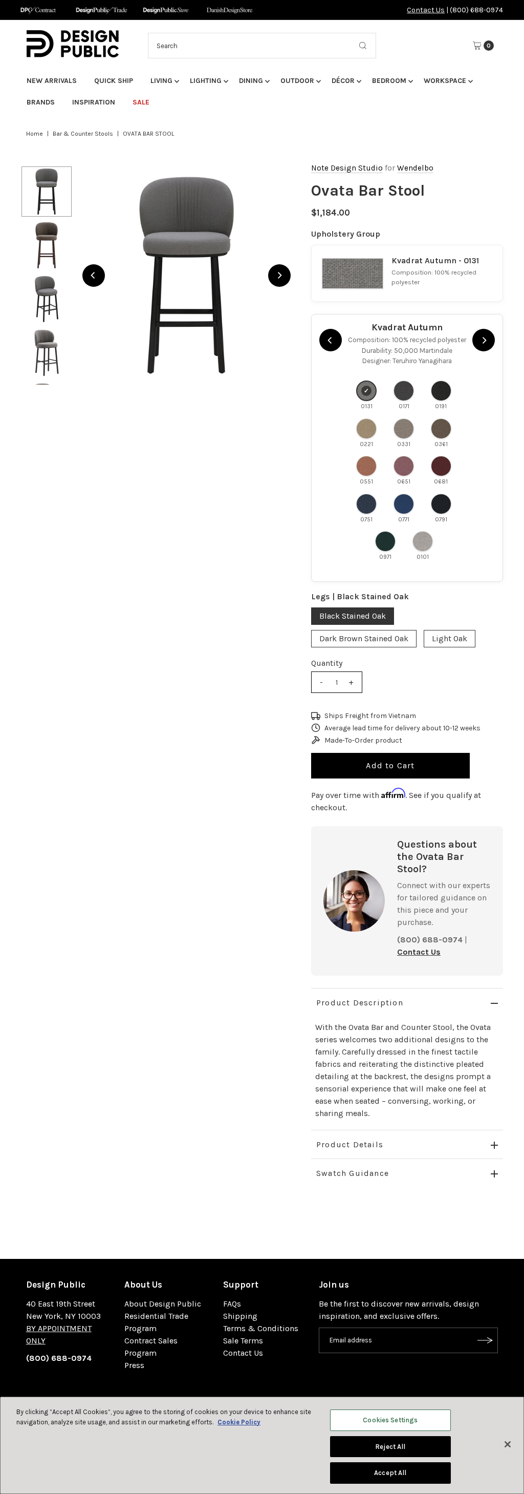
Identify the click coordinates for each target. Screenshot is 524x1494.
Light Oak (449, 638)
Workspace (445, 80)
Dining (251, 80)
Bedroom (389, 80)
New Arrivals (52, 80)
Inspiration (93, 102)
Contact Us (426, 10)
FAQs (232, 1304)
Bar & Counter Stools (83, 133)
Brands (41, 102)
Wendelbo (415, 168)
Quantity (326, 663)
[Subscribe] (485, 1340)
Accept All (390, 1473)
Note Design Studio (347, 168)
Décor (343, 80)
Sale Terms (243, 1340)
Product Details (349, 1144)
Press (134, 1365)
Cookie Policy (238, 1422)
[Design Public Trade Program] (102, 10)
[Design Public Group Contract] (38, 10)
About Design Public (162, 1304)
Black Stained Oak (352, 616)
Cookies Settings (390, 1420)
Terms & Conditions (260, 1328)
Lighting (206, 80)
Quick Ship (113, 80)
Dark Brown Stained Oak (363, 638)
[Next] (279, 275)
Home (34, 133)
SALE (141, 102)
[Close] (507, 1444)
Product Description (359, 1002)
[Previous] (93, 275)
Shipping (240, 1316)
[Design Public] (166, 10)
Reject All (390, 1446)
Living (161, 80)
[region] (186, 275)
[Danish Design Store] (229, 10)
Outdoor (297, 80)
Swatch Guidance (352, 1173)
